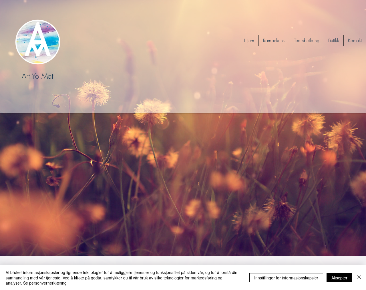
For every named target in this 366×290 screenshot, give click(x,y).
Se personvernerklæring (45, 283)
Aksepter (339, 278)
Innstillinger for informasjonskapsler (286, 278)
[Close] (359, 277)
